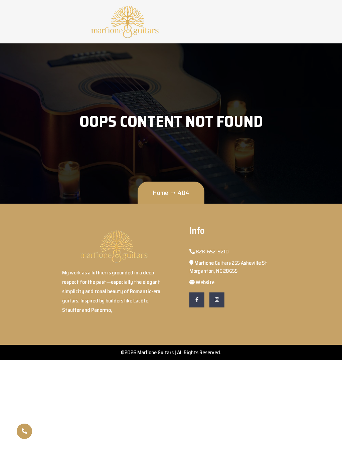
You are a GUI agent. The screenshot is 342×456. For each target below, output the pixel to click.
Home (160, 192)
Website (204, 282)
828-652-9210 (212, 251)
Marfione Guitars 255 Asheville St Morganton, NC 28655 (228, 267)
